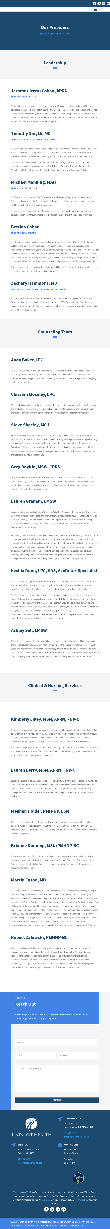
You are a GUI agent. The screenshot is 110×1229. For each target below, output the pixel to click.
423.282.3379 (70, 1133)
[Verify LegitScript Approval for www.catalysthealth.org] (78, 1183)
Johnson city (72, 1118)
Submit (57, 1100)
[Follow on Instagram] (99, 3)
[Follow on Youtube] (108, 3)
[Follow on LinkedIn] (103, 3)
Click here (46, 1200)
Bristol (23, 1144)
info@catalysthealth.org (76, 1136)
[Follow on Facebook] (94, 3)
